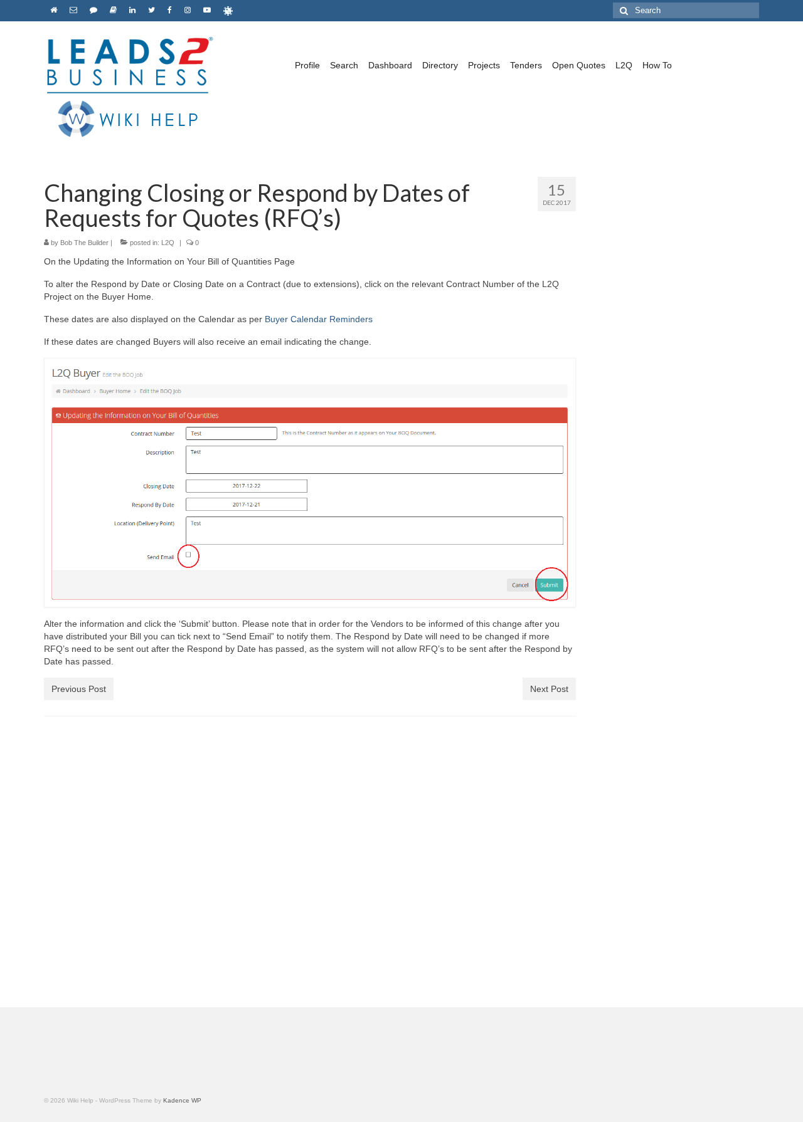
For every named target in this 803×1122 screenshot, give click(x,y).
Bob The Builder (84, 242)
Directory (440, 65)
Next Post (549, 689)
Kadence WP (182, 1100)
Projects (484, 65)
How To (657, 65)
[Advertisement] (677, 393)
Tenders (526, 65)
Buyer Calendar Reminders (319, 319)
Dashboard (390, 65)
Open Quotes (578, 65)
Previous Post (78, 689)
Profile (307, 65)
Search (344, 65)
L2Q (623, 65)
